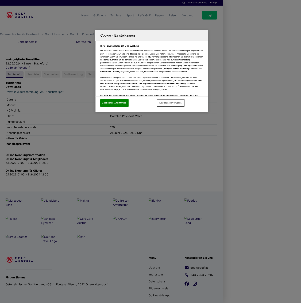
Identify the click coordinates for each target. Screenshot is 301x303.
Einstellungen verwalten (170, 103)
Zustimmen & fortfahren (114, 103)
